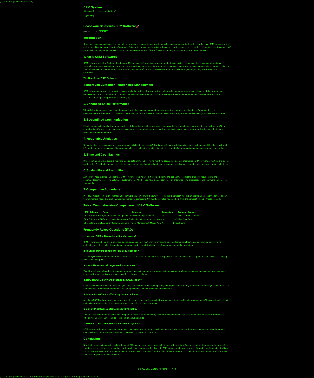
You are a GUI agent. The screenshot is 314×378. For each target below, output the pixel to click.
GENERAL (89, 16)
